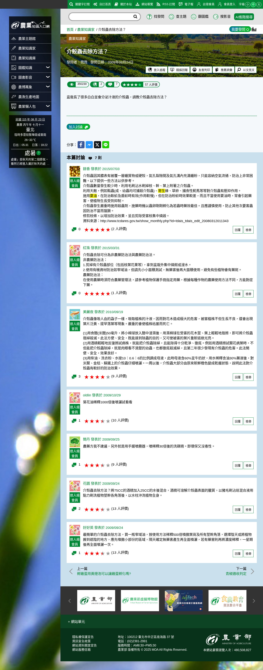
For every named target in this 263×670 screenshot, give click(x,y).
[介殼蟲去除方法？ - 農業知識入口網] (30, 25)
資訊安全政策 (81, 641)
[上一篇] (71, 571)
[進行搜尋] (135, 16)
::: (1, 4)
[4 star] (136, 84)
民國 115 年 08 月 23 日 (30, 119)
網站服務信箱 (81, 649)
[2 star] (128, 84)
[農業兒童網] (227, 600)
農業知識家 (86, 30)
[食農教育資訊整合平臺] (184, 600)
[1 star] (124, 84)
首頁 (70, 30)
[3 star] (132, 84)
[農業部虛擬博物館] (96, 600)
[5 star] (140, 84)
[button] (76, 621)
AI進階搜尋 (244, 17)
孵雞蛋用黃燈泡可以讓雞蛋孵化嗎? (104, 574)
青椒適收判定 (236, 574)
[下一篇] (251, 571)
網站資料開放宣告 (84, 645)
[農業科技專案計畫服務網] (140, 600)
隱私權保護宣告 (83, 637)
